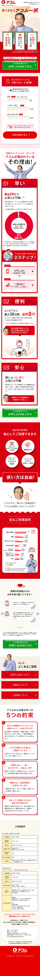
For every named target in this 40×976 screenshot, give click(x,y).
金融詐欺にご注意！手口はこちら (31, 2)
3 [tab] (22, 628)
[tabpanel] (20, 612)
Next (38, 614)
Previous (2, 614)
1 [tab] (18, 628)
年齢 (9, 96)
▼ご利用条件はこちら (34, 4)
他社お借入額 (12, 114)
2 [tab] (20, 628)
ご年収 (15, 105)
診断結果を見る (20, 134)
